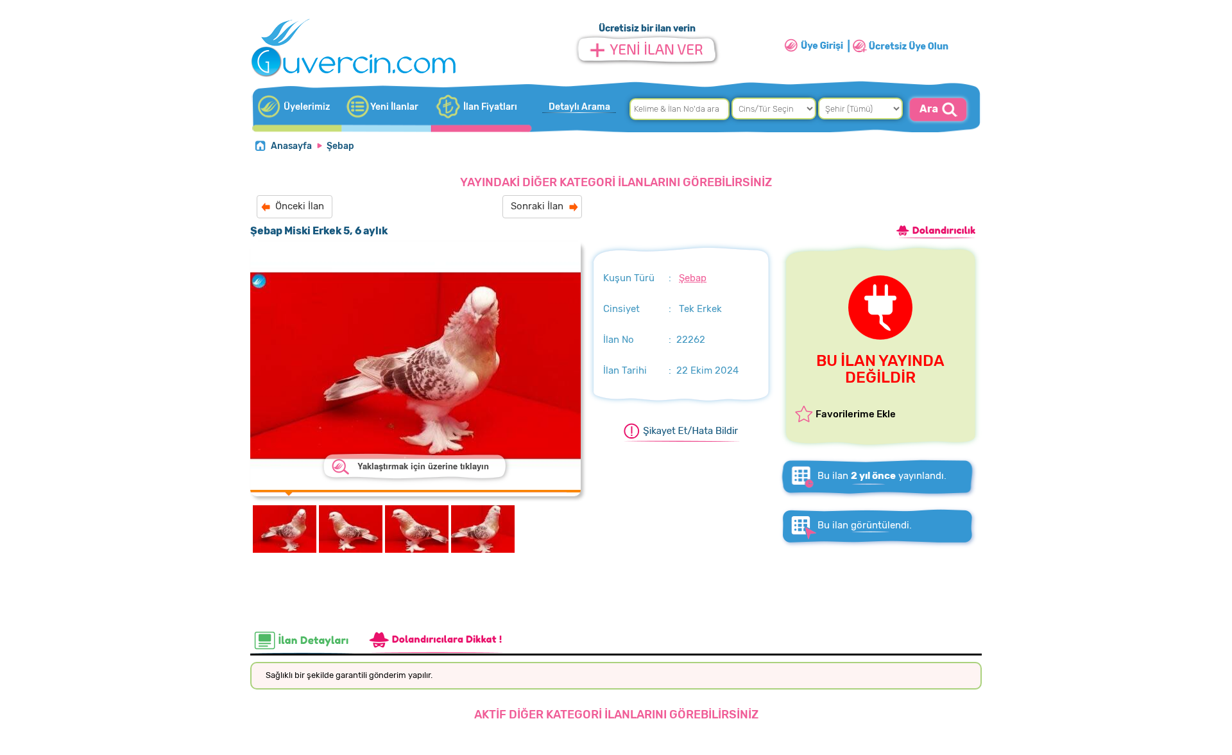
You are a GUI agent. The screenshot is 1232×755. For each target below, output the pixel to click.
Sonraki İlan (537, 206)
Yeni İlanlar (394, 106)
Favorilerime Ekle (856, 414)
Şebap (340, 146)
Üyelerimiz (307, 106)
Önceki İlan (299, 206)
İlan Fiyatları (490, 106)
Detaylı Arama (579, 106)
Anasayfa (291, 146)
